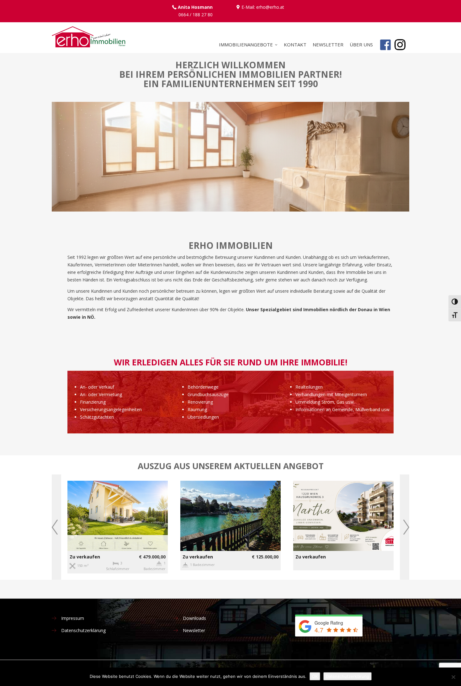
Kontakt (295, 44)
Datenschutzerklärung (83, 630)
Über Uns (361, 44)
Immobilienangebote (246, 44)
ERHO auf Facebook (385, 54)
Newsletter (328, 44)
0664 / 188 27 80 (195, 15)
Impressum (72, 618)
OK (315, 676)
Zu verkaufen (85, 557)
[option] (117, 527)
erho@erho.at (270, 7)
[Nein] (453, 677)
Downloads (194, 618)
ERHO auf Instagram (400, 54)
